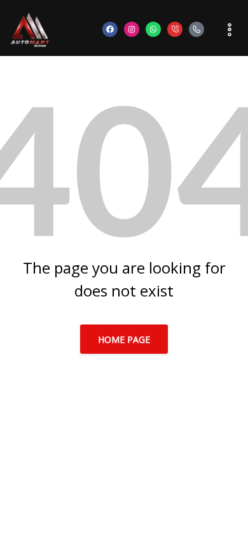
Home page (124, 339)
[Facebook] (110, 29)
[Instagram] (131, 29)
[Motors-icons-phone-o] (196, 29)
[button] (223, 29)
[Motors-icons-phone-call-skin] (175, 29)
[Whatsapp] (153, 29)
